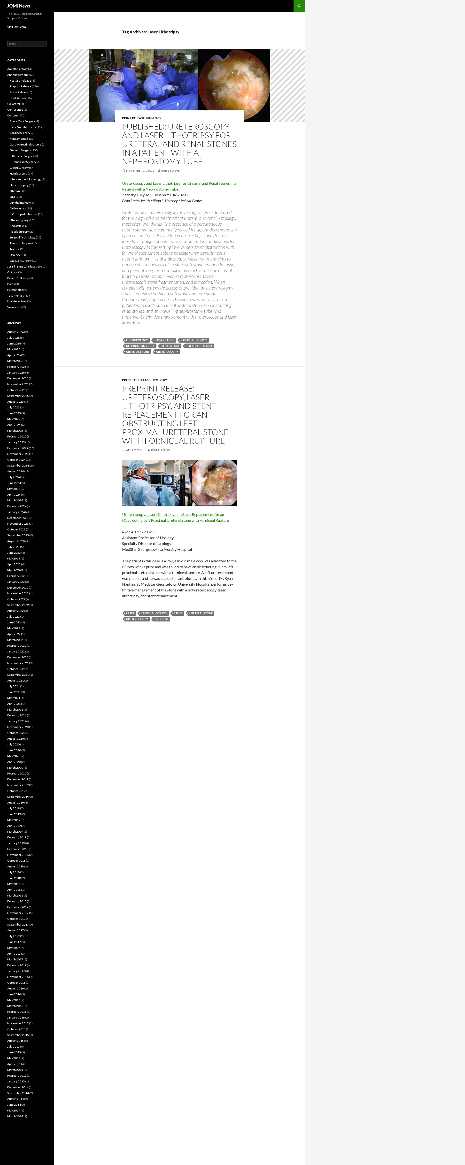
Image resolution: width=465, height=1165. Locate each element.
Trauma (15, 249)
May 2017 (13, 948)
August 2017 (15, 930)
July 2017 (13, 936)
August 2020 (15, 738)
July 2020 (13, 744)
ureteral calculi (199, 345)
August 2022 (15, 611)
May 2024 (13, 489)
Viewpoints (14, 307)
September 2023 (18, 535)
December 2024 (17, 448)
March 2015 (15, 1070)
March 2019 (15, 831)
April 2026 (14, 355)
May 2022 (13, 628)
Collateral (13, 104)
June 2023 (14, 552)
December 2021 (17, 657)
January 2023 (16, 581)
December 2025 (17, 378)
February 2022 (16, 645)
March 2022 (15, 640)
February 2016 (16, 1011)
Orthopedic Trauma (25, 214)
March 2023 (15, 570)
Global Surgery (19, 167)
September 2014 (18, 1093)
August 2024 (15, 471)
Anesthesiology (17, 69)
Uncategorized (17, 301)
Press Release (19, 92)
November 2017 (18, 913)
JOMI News (18, 5)
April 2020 (14, 762)
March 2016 (15, 1006)
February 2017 (16, 965)
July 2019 (13, 808)
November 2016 (18, 977)
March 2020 (15, 767)
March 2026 (15, 361)
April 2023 (14, 564)
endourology (137, 340)
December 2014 (17, 1087)
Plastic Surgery (19, 231)
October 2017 (16, 918)
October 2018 (16, 860)
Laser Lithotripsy (194, 340)
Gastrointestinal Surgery (25, 144)
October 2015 (16, 1029)
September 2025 (18, 396)
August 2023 (15, 541)
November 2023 (18, 523)
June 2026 (14, 343)
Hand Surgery (18, 173)
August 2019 (15, 802)
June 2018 (14, 878)
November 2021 (18, 663)
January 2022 (16, 651)
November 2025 (18, 384)
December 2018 (17, 849)
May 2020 (13, 756)
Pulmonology (15, 289)
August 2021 (15, 680)
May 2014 (13, 1110)
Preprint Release (136, 380)
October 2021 (16, 669)
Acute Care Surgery (22, 121)
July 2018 (13, 872)
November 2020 (18, 727)
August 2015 (15, 1040)
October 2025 (16, 390)
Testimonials (15, 295)
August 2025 (15, 401)
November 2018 (18, 855)
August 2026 (15, 332)
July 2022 (13, 616)
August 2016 (15, 988)
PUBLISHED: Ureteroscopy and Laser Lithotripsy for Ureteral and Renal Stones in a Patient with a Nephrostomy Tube (179, 144)
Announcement (17, 75)
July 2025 (13, 407)
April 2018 (14, 889)
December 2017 (17, 907)
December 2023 (17, 518)
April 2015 (14, 1064)
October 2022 (16, 599)
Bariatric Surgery (23, 156)
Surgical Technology (22, 237)
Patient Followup (18, 278)
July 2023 (13, 547)
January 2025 (16, 442)
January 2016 (16, 1017)
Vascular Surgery (20, 260)
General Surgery (20, 150)
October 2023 (16, 529)
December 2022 (17, 587)
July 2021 (13, 686)
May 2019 (13, 820)
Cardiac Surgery (20, 133)
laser (130, 613)
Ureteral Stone (137, 351)
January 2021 (16, 721)
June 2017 (14, 942)
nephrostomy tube (140, 345)
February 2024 (16, 506)
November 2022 (18, 593)
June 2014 (14, 1104)
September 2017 (18, 924)
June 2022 (14, 622)
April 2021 (14, 703)
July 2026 (13, 337)
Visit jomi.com (16, 27)
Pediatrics (16, 226)
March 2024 (15, 500)
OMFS (14, 197)
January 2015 (16, 1081)
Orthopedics (18, 208)
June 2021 (14, 692)
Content (12, 115)
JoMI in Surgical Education (24, 266)
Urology (153, 118)
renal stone (171, 345)
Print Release (133, 118)
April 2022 (14, 634)
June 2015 (14, 1052)
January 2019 (16, 843)
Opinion (12, 272)
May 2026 (13, 349)
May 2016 (13, 1000)
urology (162, 619)
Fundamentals (19, 138)
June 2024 (14, 483)
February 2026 (16, 366)
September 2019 (18, 796)
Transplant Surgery (24, 162)
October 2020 (16, 733)
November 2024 (18, 454)
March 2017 (15, 959)
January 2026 (16, 372)
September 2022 (18, 605)
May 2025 (13, 419)
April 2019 (14, 826)
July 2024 (13, 477)
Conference (15, 109)
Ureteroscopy (167, 351)
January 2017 (16, 971)
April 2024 (14, 494)
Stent (178, 613)
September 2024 (18, 465)
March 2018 (15, 895)
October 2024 (16, 459)
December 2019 (17, 779)
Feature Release (20, 80)
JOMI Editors (160, 450)
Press (11, 284)
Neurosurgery (19, 185)
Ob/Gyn (15, 191)
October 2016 (16, 982)
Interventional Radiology (25, 179)
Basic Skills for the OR (24, 127)
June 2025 (14, 413)
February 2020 (16, 773)
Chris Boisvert (172, 170)
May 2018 (13, 884)
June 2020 (14, 750)
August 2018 (15, 866)
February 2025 (16, 436)
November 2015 (18, 1023)
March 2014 (15, 1116)
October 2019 (16, 791)
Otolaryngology (20, 220)
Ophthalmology (20, 202)
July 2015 (13, 1046)
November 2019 (18, 785)
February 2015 (16, 1075)
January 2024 (16, 512)
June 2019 (14, 814)
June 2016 (14, 994)
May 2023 (13, 558)
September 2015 (18, 1035)
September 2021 (18, 674)
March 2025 (15, 430)
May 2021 (13, 698)
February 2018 (16, 901)
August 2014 (15, 1099)
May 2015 (13, 1058)
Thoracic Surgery (21, 243)
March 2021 (15, 709)
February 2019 (16, 837)
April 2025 (14, 425)
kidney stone (164, 340)
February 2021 (16, 715)
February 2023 (16, 576)
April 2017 (14, 953)
